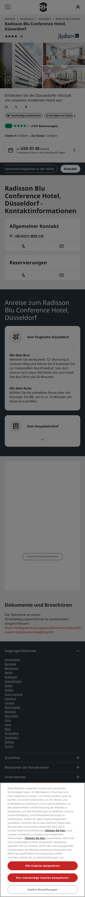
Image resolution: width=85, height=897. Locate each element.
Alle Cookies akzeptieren (42, 865)
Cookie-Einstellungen (42, 889)
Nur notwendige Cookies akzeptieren (42, 877)
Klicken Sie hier (55, 830)
